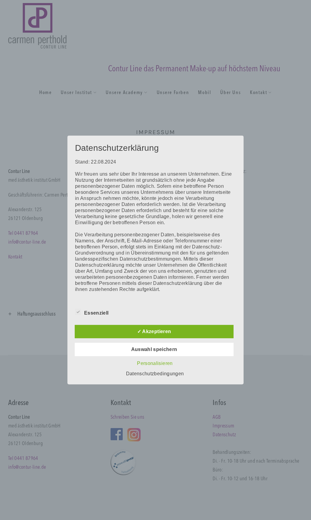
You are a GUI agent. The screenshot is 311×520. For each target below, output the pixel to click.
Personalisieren (155, 363)
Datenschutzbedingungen (155, 373)
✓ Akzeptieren (154, 331)
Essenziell (96, 313)
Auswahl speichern (154, 349)
